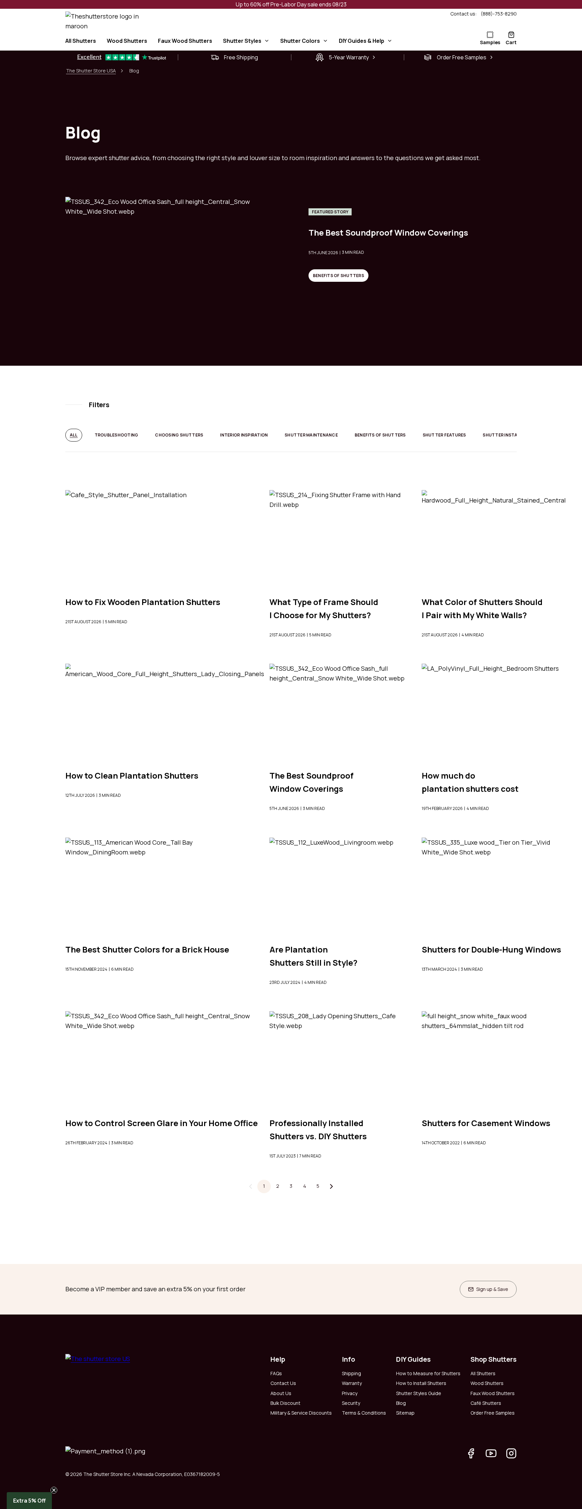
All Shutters (483, 1373)
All (74, 435)
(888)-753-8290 (499, 13)
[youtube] (491, 1453)
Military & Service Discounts (301, 1413)
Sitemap (405, 1413)
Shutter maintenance (311, 435)
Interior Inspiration (244, 435)
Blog (401, 1403)
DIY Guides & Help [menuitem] (361, 40)
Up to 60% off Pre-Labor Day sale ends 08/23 (291, 4)
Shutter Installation (509, 435)
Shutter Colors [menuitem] (300, 40)
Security (351, 1403)
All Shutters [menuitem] (80, 40)
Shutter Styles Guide (418, 1393)
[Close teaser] (54, 1490)
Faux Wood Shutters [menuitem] (185, 40)
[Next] (331, 1186)
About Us (280, 1393)
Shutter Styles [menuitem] (242, 40)
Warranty (352, 1383)
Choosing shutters (179, 435)
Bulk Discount (285, 1403)
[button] (29, 1500)
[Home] (257, 21)
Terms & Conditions (364, 1413)
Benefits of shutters (338, 275)
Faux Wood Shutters (493, 1393)
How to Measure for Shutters (428, 1373)
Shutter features (444, 435)
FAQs (276, 1373)
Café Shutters (486, 1403)
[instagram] (511, 1453)
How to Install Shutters (421, 1383)
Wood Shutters (487, 1383)
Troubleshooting (116, 435)
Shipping (351, 1373)
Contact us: (463, 13)
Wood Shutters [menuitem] (127, 40)
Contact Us (283, 1383)
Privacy (349, 1393)
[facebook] (470, 1453)
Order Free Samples (493, 1413)
